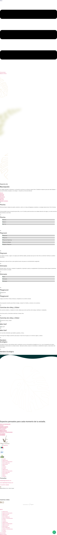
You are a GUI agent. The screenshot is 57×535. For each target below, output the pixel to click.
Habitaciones (5, 460)
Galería (3, 465)
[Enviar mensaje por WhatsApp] (54, 532)
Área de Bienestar (6, 463)
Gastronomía (5, 464)
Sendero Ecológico (4, 200)
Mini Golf (2, 199)
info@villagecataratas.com (5, 480)
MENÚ (1, 509)
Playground (2, 196)
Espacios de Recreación (7, 461)
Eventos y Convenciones (7, 518)
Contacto (4, 467)
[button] (28, 227)
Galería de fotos (5, 514)
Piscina (1, 192)
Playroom (2, 194)
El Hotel (4, 459)
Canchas (2, 198)
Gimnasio (2, 195)
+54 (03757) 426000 (4, 484)
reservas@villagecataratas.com (6, 482)
